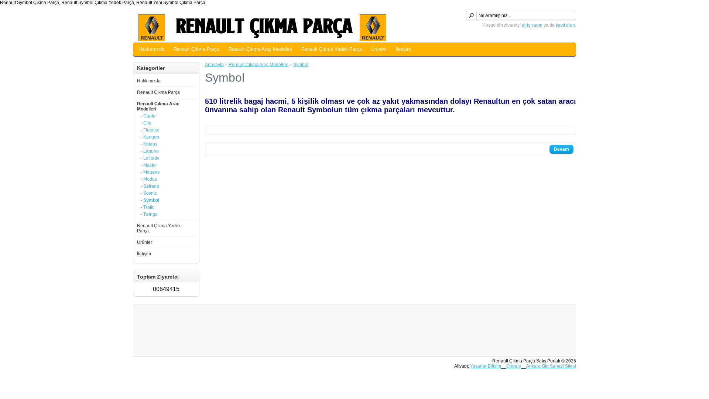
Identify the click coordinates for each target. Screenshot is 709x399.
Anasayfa (214, 64)
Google (513, 366)
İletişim (403, 49)
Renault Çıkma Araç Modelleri (260, 49)
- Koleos (149, 144)
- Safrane (150, 186)
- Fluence (150, 130)
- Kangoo (150, 137)
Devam (561, 149)
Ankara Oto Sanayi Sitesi (551, 366)
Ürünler (378, 49)
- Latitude (150, 158)
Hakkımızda (151, 49)
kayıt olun (565, 25)
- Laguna (150, 151)
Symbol (300, 64)
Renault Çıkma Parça (196, 49)
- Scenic (149, 193)
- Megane (150, 172)
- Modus (149, 179)
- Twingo (149, 214)
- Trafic (147, 207)
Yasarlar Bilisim (485, 366)
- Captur (149, 116)
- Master (149, 165)
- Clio (146, 123)
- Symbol (150, 200)
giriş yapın (532, 25)
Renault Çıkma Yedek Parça (331, 49)
